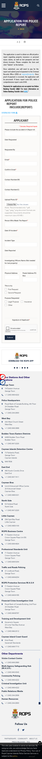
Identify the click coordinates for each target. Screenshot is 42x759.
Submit (10, 337)
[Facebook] (18, 730)
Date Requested (10, 140)
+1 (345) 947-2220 (12, 444)
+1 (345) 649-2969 (12, 662)
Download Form (9, 113)
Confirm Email (10, 170)
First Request (13, 289)
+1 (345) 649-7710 (12, 647)
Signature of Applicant (21, 320)
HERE (26, 91)
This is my (8, 286)
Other (10, 305)
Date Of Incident (11, 231)
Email (7, 160)
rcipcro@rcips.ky (28, 74)
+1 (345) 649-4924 (12, 544)
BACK (21, 29)
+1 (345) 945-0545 (12, 672)
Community (23, 739)
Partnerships (10, 739)
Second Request (14, 293)
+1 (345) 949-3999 (12, 428)
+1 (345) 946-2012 (12, 631)
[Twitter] (23, 730)
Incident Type (10, 241)
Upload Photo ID (11, 200)
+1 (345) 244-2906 (12, 695)
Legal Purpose (13, 302)
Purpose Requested (12, 298)
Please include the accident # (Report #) (20, 130)
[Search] (38, 6)
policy (15, 756)
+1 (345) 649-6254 (12, 577)
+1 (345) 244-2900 (12, 413)
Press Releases (18, 742)
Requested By (10, 150)
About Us (33, 739)
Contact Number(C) (12, 190)
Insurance (28, 302)
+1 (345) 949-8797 (12, 613)
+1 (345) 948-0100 (12, 526)
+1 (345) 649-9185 (12, 595)
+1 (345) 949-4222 (12, 395)
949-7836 (8, 462)
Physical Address (11, 273)
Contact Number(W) (12, 180)
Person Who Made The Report (16, 221)
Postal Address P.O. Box (30, 274)
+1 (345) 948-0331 (12, 495)
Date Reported (10, 251)
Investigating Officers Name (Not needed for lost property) (20, 262)
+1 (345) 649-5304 (12, 562)
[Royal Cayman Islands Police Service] (21, 5)
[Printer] (25, 42)
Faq (28, 742)
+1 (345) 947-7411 (12, 477)
